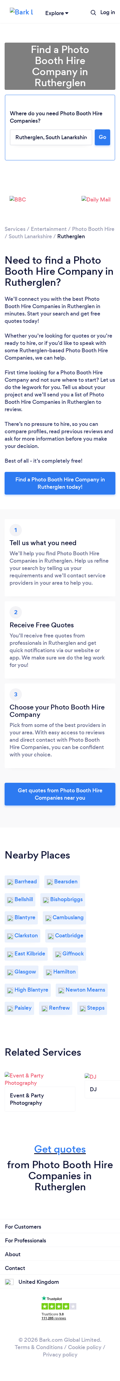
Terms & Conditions (39, 1347)
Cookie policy (85, 1347)
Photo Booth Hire (93, 229)
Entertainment (49, 229)
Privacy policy (60, 1354)
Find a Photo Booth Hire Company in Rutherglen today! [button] (60, 483)
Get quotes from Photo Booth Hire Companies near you (60, 794)
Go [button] (102, 137)
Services (15, 229)
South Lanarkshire (30, 236)
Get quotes (60, 1149)
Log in (107, 12)
